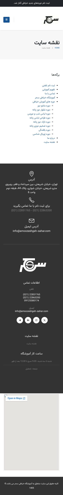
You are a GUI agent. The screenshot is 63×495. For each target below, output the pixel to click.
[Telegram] (20, 320)
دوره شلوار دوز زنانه (41, 110)
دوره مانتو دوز (43, 106)
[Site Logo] (50, 19)
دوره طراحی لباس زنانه (40, 118)
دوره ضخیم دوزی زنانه (40, 126)
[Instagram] (36, 320)
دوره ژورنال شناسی (41, 134)
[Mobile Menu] (6, 20)
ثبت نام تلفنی (48, 86)
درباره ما (51, 138)
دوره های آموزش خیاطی (44, 102)
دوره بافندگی (44, 130)
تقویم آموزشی (48, 90)
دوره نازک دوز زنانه (41, 122)
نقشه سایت (49, 142)
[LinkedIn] (28, 320)
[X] (44, 320)
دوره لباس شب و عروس (39, 114)
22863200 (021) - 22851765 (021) (31, 211)
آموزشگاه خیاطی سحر (45, 98)
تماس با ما (50, 94)
